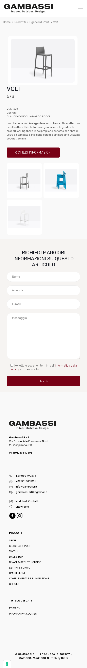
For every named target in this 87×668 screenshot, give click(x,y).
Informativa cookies (23, 613)
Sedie (12, 540)
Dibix (64, 658)
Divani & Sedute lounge (25, 562)
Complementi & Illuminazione (29, 578)
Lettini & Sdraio (19, 567)
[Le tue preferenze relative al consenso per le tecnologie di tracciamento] (7, 664)
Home (7, 22)
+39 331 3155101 (26, 481)
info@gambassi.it (26, 486)
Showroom (22, 506)
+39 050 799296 (26, 475)
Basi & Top (16, 556)
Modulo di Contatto (27, 501)
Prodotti (20, 22)
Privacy (14, 608)
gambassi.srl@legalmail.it (31, 492)
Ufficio (14, 583)
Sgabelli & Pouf (39, 22)
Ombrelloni (17, 573)
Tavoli (13, 551)
